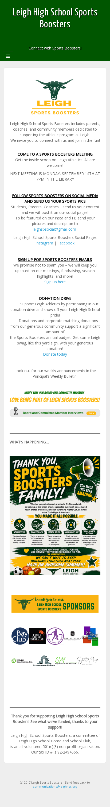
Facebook (51, 41)
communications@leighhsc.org (55, 786)
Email (44, 41)
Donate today (55, 354)
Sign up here (55, 281)
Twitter (65, 41)
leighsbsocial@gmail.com (54, 229)
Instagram (58, 41)
